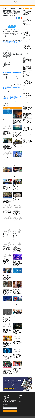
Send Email (7, 92)
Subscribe (9, 410)
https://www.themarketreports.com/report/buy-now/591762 (12, 72)
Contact (19, 401)
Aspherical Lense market (7, 34)
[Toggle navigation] (3, 5)
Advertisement (20, 400)
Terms (19, 397)
